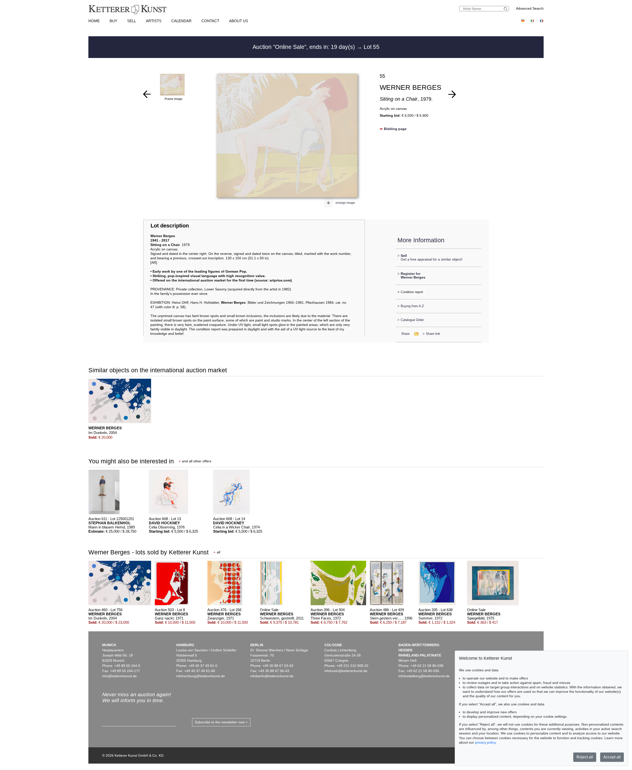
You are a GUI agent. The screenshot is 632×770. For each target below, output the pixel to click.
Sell (131, 21)
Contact (210, 21)
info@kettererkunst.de (119, 676)
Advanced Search (530, 8)
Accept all (612, 757)
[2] (452, 94)
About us (238, 21)
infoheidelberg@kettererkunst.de (424, 676)
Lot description (170, 226)
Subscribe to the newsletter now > (221, 722)
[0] (147, 94)
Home (94, 21)
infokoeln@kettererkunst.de (345, 671)
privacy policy (485, 742)
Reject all (584, 757)
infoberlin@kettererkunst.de (272, 676)
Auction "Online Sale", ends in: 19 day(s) (304, 47)
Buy (113, 21)
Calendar (181, 21)
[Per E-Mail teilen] (415, 334)
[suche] (506, 9)
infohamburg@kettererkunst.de (200, 676)
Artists (153, 21)
